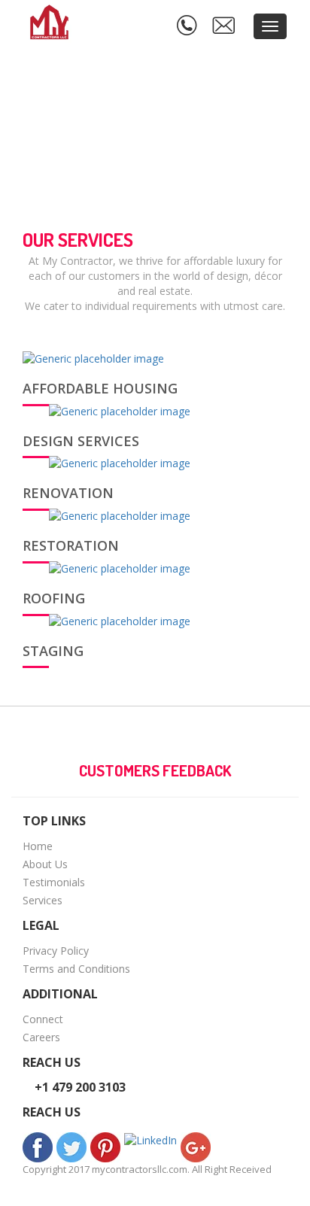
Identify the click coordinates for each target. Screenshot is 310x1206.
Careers (41, 1037)
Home (38, 846)
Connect (43, 1019)
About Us (45, 864)
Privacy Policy (56, 950)
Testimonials (54, 882)
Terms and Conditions (76, 968)
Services (42, 900)
